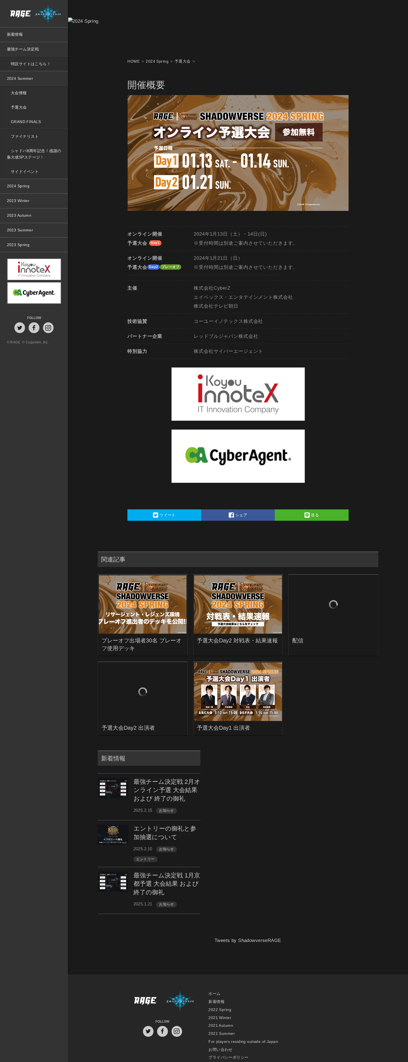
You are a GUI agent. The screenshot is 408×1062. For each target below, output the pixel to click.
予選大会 (19, 107)
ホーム (214, 994)
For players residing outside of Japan (243, 1041)
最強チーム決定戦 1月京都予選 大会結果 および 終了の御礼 (167, 884)
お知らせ (166, 810)
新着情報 (15, 34)
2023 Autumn (19, 215)
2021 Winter (219, 1017)
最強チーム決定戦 (23, 49)
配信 (297, 640)
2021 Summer (221, 1034)
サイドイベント (25, 171)
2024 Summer (20, 78)
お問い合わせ (220, 1049)
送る (314, 515)
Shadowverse (180, 1002)
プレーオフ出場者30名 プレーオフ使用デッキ (142, 644)
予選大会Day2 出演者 (128, 728)
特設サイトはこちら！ (31, 64)
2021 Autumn (220, 1025)
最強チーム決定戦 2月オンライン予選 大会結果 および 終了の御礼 (167, 790)
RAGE (145, 1002)
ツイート (167, 515)
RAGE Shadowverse (34, 14)
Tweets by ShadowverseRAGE (248, 948)
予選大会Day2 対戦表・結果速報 (237, 640)
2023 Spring (18, 244)
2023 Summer (20, 230)
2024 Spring (18, 186)
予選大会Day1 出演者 (223, 728)
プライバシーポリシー (228, 1057)
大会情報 (19, 93)
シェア (240, 515)
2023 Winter (18, 200)
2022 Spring (219, 1009)
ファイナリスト (25, 136)
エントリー (145, 859)
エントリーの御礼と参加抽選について (165, 832)
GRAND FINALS (26, 121)
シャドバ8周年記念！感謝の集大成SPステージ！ (34, 154)
